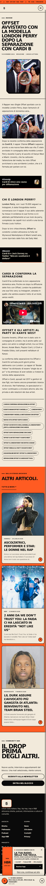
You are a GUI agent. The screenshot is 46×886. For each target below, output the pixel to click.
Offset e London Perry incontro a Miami (19, 443)
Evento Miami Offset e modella (16, 409)
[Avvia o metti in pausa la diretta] (4, 881)
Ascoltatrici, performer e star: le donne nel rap (19, 546)
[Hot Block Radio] (4, 8)
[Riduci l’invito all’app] (41, 850)
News (26, 826)
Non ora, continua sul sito (28, 872)
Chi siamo (28, 829)
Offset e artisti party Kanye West (17, 437)
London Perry (36, 409)
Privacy (27, 837)
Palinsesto (6, 829)
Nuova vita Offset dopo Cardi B (16, 420)
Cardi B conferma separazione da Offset (19, 404)
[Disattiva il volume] (42, 880)
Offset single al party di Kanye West (18, 448)
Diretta (4, 826)
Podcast (5, 833)
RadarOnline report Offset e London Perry (20, 453)
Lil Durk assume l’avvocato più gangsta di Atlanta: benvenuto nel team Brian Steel (21, 703)
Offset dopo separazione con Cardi (17, 432)
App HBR (5, 837)
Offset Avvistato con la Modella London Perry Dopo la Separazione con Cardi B (22, 426)
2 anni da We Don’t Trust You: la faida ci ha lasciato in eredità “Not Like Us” (20, 623)
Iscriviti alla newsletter (23, 776)
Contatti (27, 833)
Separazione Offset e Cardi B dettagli (18, 458)
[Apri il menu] (40, 8)
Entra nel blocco (23, 783)
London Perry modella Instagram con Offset (21, 414)
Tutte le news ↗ (9, 487)
